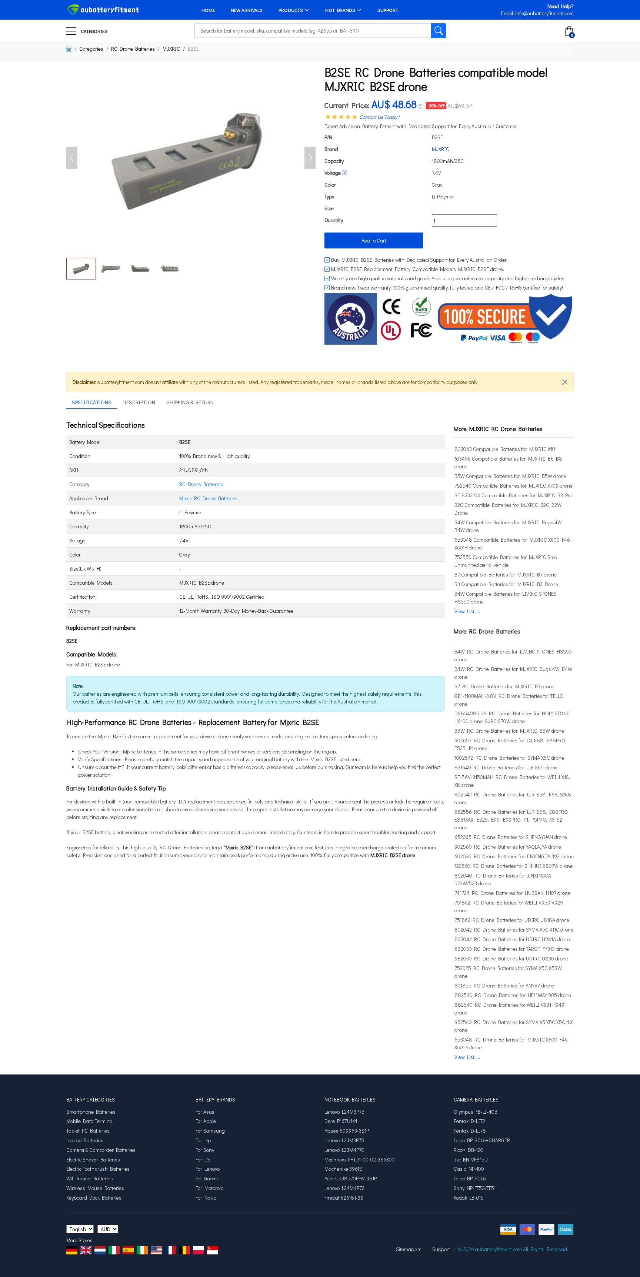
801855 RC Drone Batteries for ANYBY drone (504, 985)
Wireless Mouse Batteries (95, 1188)
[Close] (564, 382)
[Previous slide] (71, 158)
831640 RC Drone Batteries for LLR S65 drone (506, 767)
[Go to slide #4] (170, 269)
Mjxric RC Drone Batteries (208, 498)
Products (291, 10)
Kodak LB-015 (469, 1197)
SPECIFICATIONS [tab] (91, 402)
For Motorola (210, 1188)
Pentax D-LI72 (469, 1121)
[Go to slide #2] (111, 269)
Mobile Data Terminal (90, 1121)
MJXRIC (171, 48)
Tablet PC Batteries (88, 1130)
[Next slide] (310, 158)
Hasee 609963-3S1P (346, 1130)
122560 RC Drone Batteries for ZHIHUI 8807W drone (513, 865)
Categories (93, 31)
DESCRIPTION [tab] (139, 402)
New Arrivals (247, 10)
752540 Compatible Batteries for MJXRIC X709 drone (513, 485)
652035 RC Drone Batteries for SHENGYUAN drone (510, 836)
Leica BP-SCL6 (470, 1178)
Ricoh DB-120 (468, 1150)
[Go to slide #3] (140, 269)
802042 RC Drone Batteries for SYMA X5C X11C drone (513, 929)
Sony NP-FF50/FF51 (475, 1188)
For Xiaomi (207, 1178)
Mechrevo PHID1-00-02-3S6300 (359, 1159)
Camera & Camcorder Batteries (101, 1150)
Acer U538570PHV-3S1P (350, 1178)
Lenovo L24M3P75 (344, 1112)
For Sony (205, 1150)
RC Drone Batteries (133, 48)
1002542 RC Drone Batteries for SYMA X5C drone (509, 757)
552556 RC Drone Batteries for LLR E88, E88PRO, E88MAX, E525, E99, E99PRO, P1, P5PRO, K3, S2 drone (511, 819)
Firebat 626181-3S (343, 1197)
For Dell (204, 1159)
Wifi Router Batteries (89, 1178)
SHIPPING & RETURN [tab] (190, 402)
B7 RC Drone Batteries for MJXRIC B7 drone (504, 686)
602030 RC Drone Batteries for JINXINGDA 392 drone (514, 856)
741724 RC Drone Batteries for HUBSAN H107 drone (512, 892)
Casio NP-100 (469, 1169)
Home (208, 10)
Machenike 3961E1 (344, 1169)
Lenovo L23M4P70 (344, 1150)
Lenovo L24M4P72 (344, 1188)
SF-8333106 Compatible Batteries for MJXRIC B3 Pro (513, 495)
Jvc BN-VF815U (471, 1159)
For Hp (203, 1140)
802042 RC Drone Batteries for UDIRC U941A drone (512, 939)
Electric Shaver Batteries (93, 1159)
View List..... (467, 611)
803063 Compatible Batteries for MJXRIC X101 (505, 448)
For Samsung (210, 1130)
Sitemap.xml (409, 1249)
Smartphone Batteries (91, 1112)
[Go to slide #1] (81, 269)
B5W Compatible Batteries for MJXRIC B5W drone (510, 475)
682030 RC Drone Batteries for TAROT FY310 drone (511, 948)
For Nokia (206, 1197)
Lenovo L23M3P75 (344, 1140)
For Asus (205, 1112)
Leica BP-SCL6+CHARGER (482, 1140)
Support (387, 10)
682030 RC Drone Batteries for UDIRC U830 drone (511, 958)
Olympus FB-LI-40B (475, 1112)
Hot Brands (340, 10)
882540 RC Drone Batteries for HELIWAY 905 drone (512, 995)
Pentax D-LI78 (470, 1130)
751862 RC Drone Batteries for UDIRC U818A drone (511, 919)
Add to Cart (373, 240)
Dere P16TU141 (340, 1121)
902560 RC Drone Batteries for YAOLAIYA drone (507, 846)
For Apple (206, 1121)
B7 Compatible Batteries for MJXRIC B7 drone (505, 574)
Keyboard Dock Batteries (93, 1197)
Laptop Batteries (84, 1140)
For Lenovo (208, 1169)
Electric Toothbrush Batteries (98, 1169)
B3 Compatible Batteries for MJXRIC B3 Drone (506, 584)
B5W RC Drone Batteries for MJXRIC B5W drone (509, 730)
